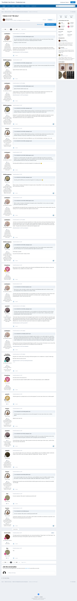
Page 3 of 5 (23, 29)
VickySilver (7, 265)
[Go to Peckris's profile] (7, 132)
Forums (3, 8)
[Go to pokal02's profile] (7, 398)
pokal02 (7, 394)
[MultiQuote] (13, 55)
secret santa (9, 19)
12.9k (8, 503)
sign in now (27, 568)
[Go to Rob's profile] (7, 497)
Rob (7, 493)
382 (8, 315)
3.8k (8, 385)
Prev (5, 29)
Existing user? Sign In (64, 2)
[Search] (74, 6)
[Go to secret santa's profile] (4, 20)
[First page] (3, 29)
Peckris (7, 128)
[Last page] (19, 29)
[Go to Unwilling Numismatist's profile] (7, 359)
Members (12, 8)
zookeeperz (7, 33)
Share (45, 19)
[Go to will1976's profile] (7, 454)
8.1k (8, 69)
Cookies (41, 596)
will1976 (7, 450)
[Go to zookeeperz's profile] (7, 37)
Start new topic (40, 24)
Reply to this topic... (12, 572)
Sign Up (73, 2)
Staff (7, 8)
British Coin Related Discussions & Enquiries (22, 20)
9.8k (8, 138)
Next (17, 29)
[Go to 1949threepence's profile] (7, 64)
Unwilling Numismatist (7, 355)
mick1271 (7, 306)
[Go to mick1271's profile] (7, 310)
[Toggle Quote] (14, 36)
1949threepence (28, 36)
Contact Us (36, 596)
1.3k (8, 43)
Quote (17, 55)
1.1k (7, 365)
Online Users (18, 8)
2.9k (8, 542)
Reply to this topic (50, 24)
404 (8, 460)
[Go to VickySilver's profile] (7, 269)
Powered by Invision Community (38, 599)
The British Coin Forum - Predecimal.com (13, 2)
